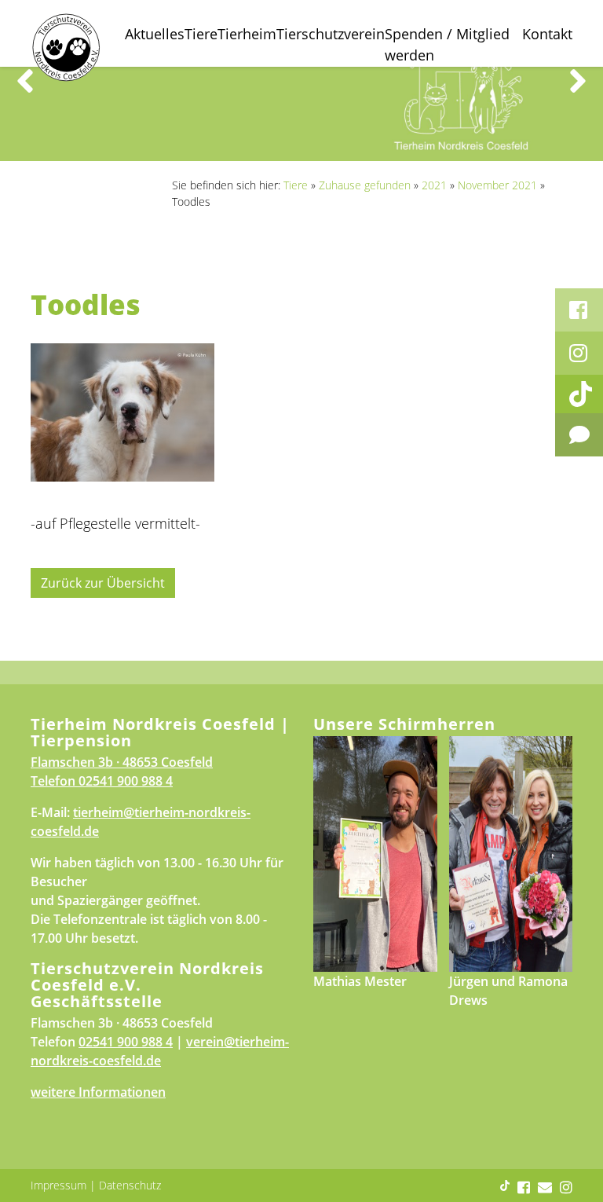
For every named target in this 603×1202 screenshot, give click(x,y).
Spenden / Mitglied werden (447, 44)
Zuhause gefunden (365, 185)
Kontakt (547, 33)
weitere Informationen (98, 1092)
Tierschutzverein (330, 33)
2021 (434, 185)
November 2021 (497, 185)
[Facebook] (579, 310)
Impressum (58, 1185)
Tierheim (246, 33)
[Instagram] (579, 353)
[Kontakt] (579, 434)
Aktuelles (155, 33)
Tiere (201, 33)
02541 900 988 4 (126, 781)
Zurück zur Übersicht (103, 583)
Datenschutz (130, 1185)
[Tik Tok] (579, 394)
